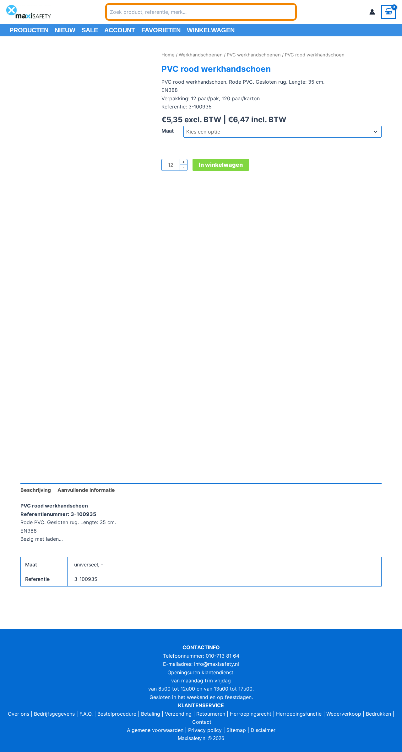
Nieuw (65, 30)
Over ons (18, 714)
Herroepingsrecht (250, 714)
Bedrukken (378, 714)
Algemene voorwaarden (155, 730)
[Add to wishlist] (30, 60)
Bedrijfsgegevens (54, 714)
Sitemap (236, 730)
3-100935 (85, 579)
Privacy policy (205, 730)
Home (168, 55)
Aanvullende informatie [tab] (86, 490)
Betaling (150, 714)
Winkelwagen (211, 30)
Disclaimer (263, 730)
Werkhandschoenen (201, 55)
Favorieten (161, 30)
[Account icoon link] (372, 12)
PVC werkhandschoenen (254, 55)
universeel (86, 564)
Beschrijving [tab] (35, 490)
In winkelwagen (221, 164)
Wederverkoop (343, 714)
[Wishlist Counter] (305, 11)
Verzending (178, 714)
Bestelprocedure (116, 714)
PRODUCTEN (28, 30)
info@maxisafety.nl (216, 664)
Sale (90, 30)
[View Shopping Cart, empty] (388, 12)
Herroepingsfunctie (299, 714)
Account (119, 30)
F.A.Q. (86, 714)
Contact (201, 722)
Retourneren (210, 714)
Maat (167, 131)
